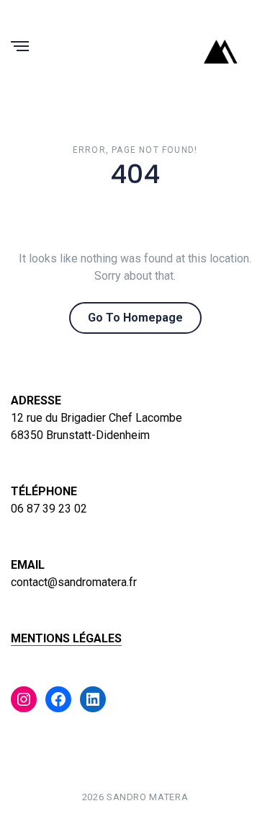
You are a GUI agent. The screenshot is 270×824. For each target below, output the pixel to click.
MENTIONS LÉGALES (66, 638)
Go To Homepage (135, 317)
